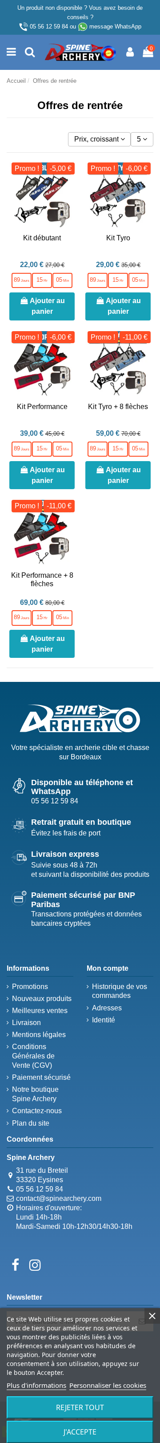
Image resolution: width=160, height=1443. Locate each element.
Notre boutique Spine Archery (35, 1094)
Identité (103, 1020)
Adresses (107, 1008)
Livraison (26, 1022)
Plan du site (30, 1123)
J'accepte (80, 1432)
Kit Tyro (118, 238)
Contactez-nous (37, 1111)
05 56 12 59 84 (49, 26)
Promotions (30, 986)
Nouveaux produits (42, 998)
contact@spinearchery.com (58, 1198)
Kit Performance (42, 406)
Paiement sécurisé (41, 1077)
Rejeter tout (80, 1407)
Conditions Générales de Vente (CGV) (33, 1056)
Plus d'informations (36, 1385)
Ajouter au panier (47, 306)
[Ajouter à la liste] (67, 177)
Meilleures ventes (40, 1010)
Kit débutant (42, 238)
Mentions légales (39, 1034)
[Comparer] (67, 193)
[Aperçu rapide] (67, 210)
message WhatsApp (115, 26)
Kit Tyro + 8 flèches (118, 406)
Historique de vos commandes (119, 991)
